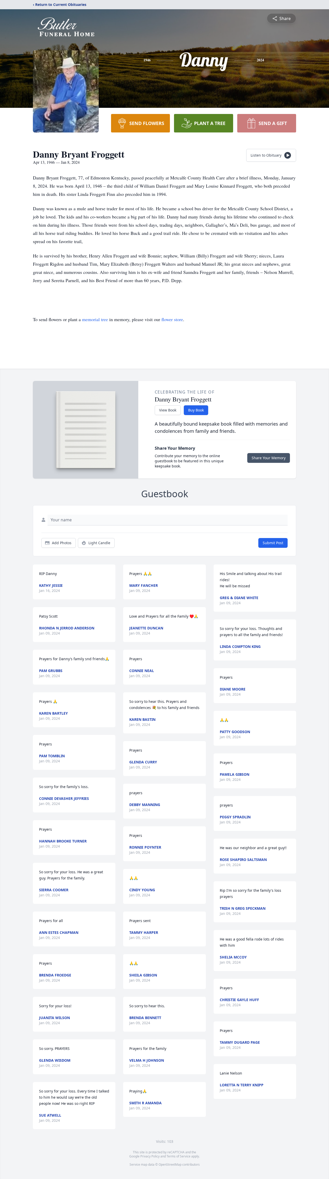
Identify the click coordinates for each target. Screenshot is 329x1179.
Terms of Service (178, 1156)
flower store (172, 319)
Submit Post (273, 542)
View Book (167, 410)
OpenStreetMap (170, 1164)
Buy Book (196, 410)
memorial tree (95, 319)
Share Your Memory (269, 457)
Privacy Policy (150, 1156)
